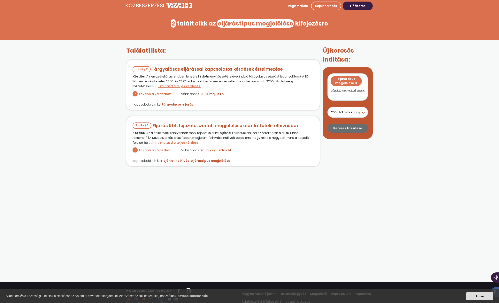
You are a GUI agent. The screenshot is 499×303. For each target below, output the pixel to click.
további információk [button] (193, 296)
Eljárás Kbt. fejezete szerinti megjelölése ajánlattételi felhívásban (217, 126)
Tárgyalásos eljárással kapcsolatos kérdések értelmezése (209, 69)
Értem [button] (480, 296)
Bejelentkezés (326, 6)
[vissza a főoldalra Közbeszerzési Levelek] (159, 7)
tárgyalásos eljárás (177, 104)
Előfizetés (357, 6)
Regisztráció (298, 6)
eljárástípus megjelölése (210, 161)
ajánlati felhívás (176, 161)
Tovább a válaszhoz (154, 94)
